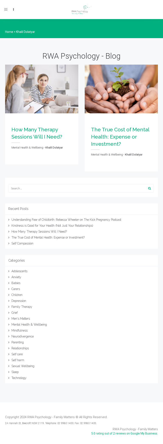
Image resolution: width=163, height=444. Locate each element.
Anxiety (16, 277)
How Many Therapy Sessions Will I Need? (39, 231)
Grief (14, 312)
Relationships (20, 348)
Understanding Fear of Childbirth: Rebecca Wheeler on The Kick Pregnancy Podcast (66, 219)
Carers (15, 289)
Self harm (17, 360)
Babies (15, 283)
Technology (19, 378)
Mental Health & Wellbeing (29, 324)
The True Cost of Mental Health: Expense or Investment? (48, 237)
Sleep (15, 372)
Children (16, 295)
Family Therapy (21, 306)
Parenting (17, 342)
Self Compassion (22, 243)
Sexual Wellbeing (22, 366)
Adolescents (19, 271)
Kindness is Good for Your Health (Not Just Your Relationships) (52, 225)
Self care (17, 354)
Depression (18, 300)
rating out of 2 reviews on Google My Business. (124, 433)
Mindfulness (19, 330)
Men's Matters (20, 318)
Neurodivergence (22, 336)
